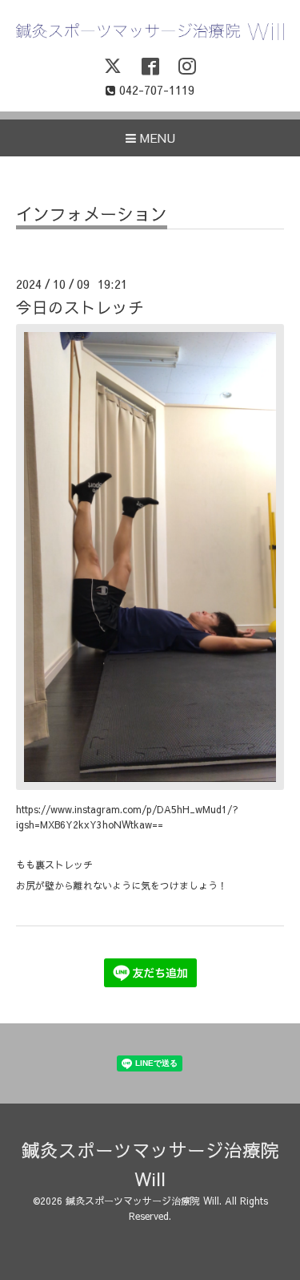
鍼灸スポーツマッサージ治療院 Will (142, 1200)
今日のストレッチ (80, 307)
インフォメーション (91, 215)
